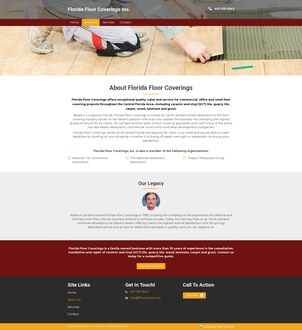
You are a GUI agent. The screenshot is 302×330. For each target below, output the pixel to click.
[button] (151, 266)
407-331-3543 (224, 9)
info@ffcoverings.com (145, 298)
